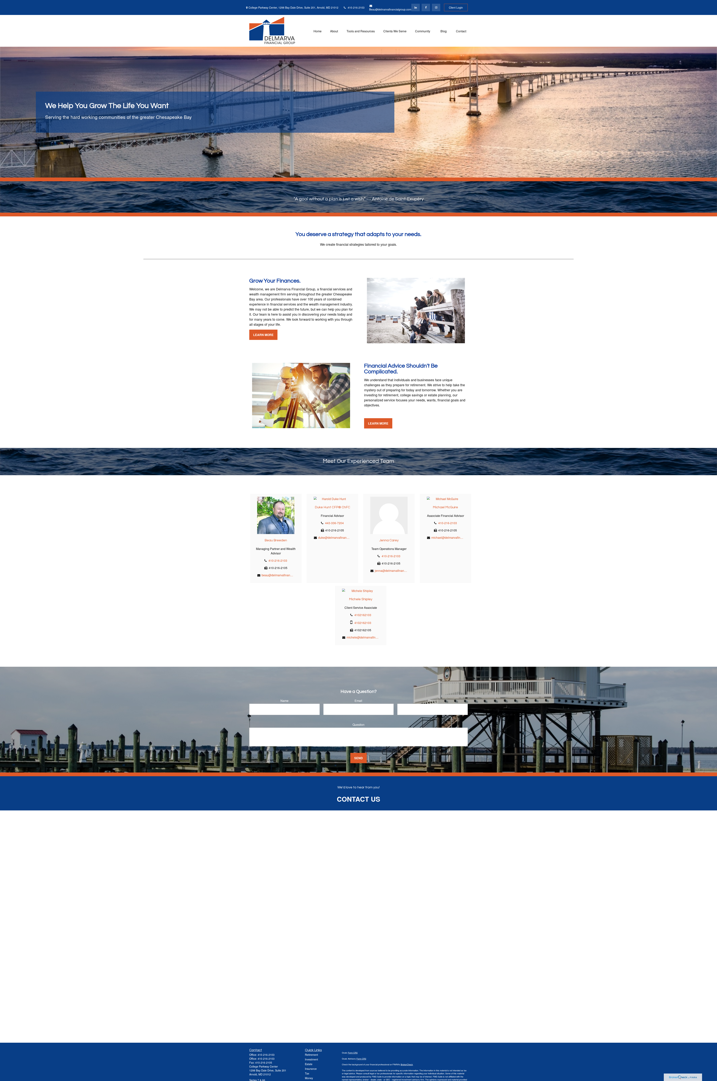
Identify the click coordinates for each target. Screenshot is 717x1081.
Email (358, 700)
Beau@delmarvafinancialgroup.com (390, 9)
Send (358, 758)
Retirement (311, 1055)
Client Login (456, 7)
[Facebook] (426, 7)
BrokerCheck (407, 1064)
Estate (308, 1064)
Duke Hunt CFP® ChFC (332, 507)
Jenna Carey (389, 540)
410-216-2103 (356, 7)
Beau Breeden (276, 540)
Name (284, 700)
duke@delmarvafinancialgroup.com (334, 537)
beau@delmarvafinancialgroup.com (278, 575)
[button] (317, 31)
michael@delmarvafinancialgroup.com (447, 537)
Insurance (311, 1069)
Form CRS (353, 1052)
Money (309, 1078)
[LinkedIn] (415, 7)
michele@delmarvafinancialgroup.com (363, 637)
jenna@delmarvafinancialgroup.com (391, 570)
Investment (311, 1059)
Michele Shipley (360, 599)
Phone (432, 700)
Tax (307, 1073)
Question (358, 724)
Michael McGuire (445, 507)
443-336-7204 (334, 523)
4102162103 (362, 615)
